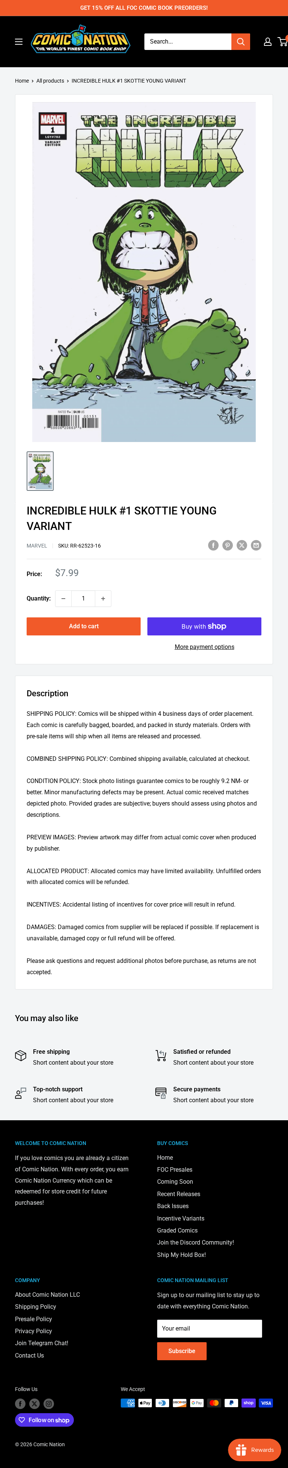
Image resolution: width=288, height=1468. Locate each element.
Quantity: (39, 598)
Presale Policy (33, 1319)
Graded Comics (177, 1230)
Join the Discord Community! (195, 1242)
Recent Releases (178, 1194)
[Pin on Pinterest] (227, 545)
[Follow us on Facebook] (20, 1404)
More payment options (204, 646)
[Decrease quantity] (63, 599)
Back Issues (173, 1206)
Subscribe (181, 1351)
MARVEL (37, 546)
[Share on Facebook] (213, 545)
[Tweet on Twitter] (242, 545)
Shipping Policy (35, 1306)
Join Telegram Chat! (41, 1343)
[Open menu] (18, 42)
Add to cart (84, 626)
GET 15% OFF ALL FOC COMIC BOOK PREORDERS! (144, 8)
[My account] (268, 42)
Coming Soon (175, 1181)
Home (22, 81)
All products (50, 81)
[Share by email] (256, 545)
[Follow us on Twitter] (34, 1404)
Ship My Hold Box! (181, 1254)
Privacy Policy (33, 1331)
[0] (283, 41)
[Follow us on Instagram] (49, 1404)
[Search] (240, 41)
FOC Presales (174, 1169)
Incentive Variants (180, 1218)
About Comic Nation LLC (47, 1294)
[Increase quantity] (103, 599)
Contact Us (29, 1355)
